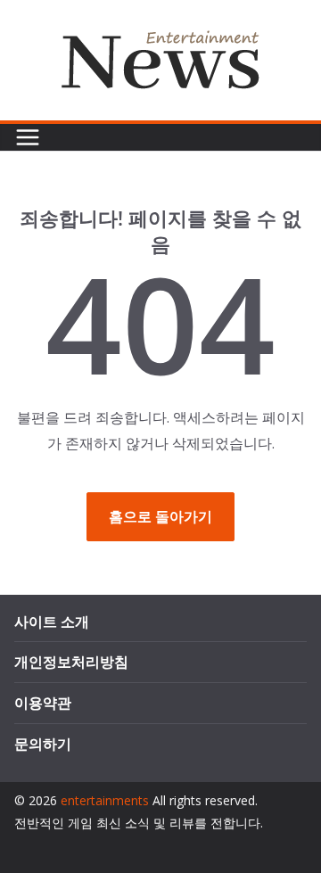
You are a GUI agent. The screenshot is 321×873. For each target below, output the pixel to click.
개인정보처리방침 (71, 661)
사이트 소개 (51, 621)
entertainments (105, 800)
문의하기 (42, 744)
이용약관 (42, 702)
